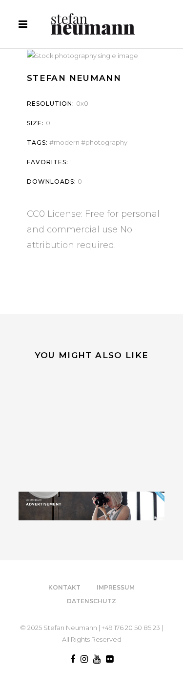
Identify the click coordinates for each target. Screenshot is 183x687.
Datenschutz (91, 601)
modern (67, 142)
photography (106, 142)
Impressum (116, 587)
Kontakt (64, 587)
